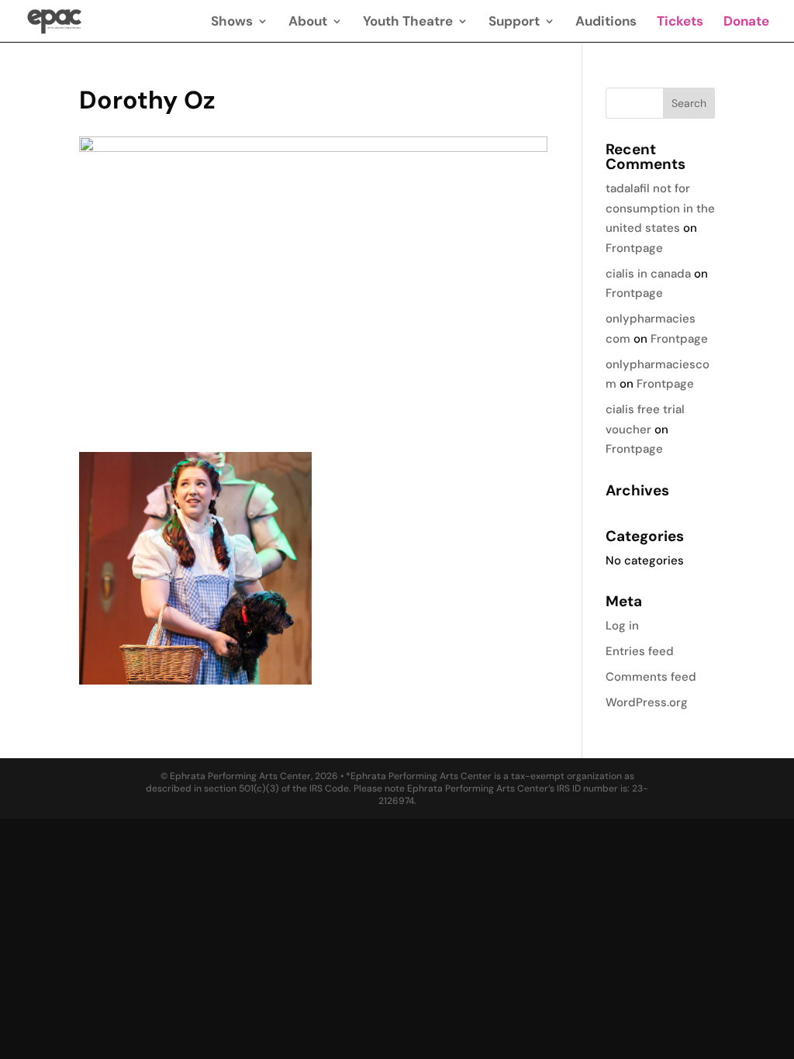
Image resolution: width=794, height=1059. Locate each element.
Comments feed (651, 677)
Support (514, 22)
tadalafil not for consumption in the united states (660, 208)
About (307, 22)
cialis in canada (648, 273)
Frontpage (634, 248)
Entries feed (640, 651)
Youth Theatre (408, 22)
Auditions (606, 22)
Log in (622, 625)
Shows (232, 22)
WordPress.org (647, 702)
